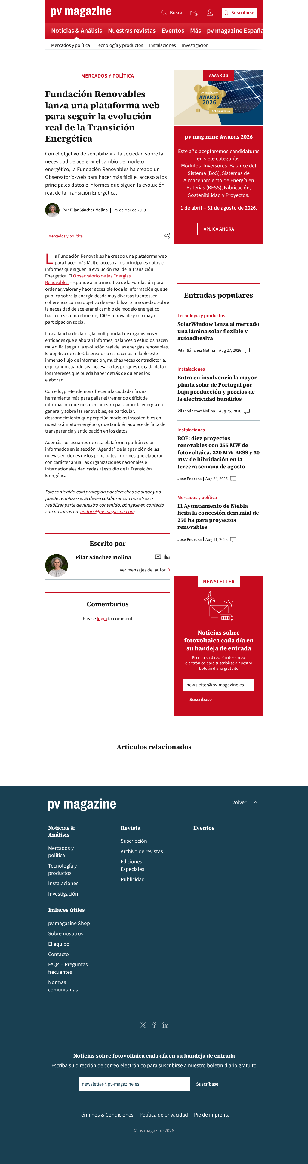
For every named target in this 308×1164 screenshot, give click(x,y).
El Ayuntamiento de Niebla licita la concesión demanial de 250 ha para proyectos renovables (218, 516)
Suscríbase (200, 699)
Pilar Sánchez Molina (89, 210)
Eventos (173, 30)
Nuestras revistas (132, 30)
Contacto (58, 954)
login (102, 618)
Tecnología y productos (119, 45)
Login (211, 12)
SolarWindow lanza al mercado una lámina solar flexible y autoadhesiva (218, 331)
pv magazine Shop (69, 923)
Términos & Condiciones (106, 1115)
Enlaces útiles (66, 910)
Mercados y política (70, 45)
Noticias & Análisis (76, 30)
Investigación (195, 45)
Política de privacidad (164, 1115)
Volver (239, 802)
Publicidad (133, 879)
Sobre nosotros (65, 933)
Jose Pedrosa (189, 479)
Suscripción (134, 841)
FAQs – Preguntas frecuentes (68, 968)
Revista (130, 828)
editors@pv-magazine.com (107, 511)
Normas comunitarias (63, 986)
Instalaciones (162, 45)
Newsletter (195, 13)
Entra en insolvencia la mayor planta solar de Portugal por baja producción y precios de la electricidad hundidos (217, 388)
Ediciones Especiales (132, 865)
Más (195, 30)
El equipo (58, 944)
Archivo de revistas (142, 851)
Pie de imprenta (212, 1115)
